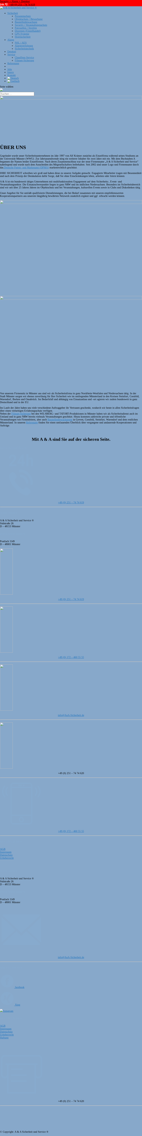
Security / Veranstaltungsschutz (31, 25)
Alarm (10, 39)
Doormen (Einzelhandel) (28, 31)
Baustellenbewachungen (60, 419)
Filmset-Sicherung (24, 60)
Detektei (11, 51)
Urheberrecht (7, 858)
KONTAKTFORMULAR (13, 447)
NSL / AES (21, 42)
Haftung (4, 1037)
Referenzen (13, 63)
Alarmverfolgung (24, 45)
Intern (10, 72)
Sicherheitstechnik (24, 48)
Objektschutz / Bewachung (29, 19)
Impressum (5, 852)
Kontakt (11, 75)
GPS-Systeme (22, 33)
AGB (2, 849)
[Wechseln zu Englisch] (13, 81)
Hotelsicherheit (23, 36)
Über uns (12, 66)
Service (11, 54)
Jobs (9, 69)
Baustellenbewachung (26, 22)
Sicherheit (12, 13)
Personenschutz (23, 16)
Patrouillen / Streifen (26, 28)
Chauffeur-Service (24, 57)
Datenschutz (6, 855)
